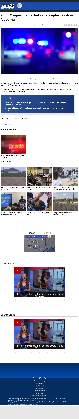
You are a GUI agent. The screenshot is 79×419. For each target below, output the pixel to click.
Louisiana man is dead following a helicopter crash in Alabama (35, 79)
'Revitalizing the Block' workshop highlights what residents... (11, 214)
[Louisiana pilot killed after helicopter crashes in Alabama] (13, 144)
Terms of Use (39, 393)
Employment (39, 383)
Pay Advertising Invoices (39, 396)
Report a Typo (6, 125)
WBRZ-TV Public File (39, 386)
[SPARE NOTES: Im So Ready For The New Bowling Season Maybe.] (39, 201)
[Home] (7, 6)
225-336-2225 (51, 399)
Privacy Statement (39, 391)
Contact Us (39, 388)
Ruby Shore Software (33, 404)
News (19, 25)
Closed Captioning (39, 381)
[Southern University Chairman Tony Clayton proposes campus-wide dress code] (65, 176)
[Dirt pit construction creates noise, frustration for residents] (65, 201)
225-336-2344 (35, 400)
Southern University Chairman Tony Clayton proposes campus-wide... (65, 188)
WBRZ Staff (39, 25)
